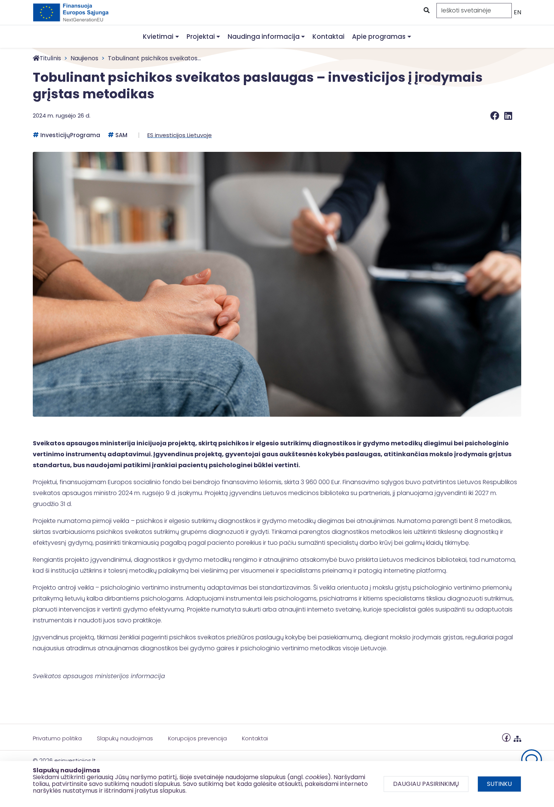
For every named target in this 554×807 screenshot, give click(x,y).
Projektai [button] (201, 36)
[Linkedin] (508, 116)
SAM (121, 135)
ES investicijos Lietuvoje (179, 135)
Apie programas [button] (379, 36)
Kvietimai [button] (158, 36)
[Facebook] (495, 116)
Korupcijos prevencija (197, 738)
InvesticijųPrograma (70, 135)
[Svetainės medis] (517, 737)
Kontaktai (328, 36)
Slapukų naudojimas (125, 738)
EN (517, 12)
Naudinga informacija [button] (264, 36)
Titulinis (50, 58)
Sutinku (499, 783)
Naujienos (84, 58)
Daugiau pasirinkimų (426, 783)
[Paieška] (426, 10)
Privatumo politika (57, 738)
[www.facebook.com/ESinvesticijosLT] (506, 737)
